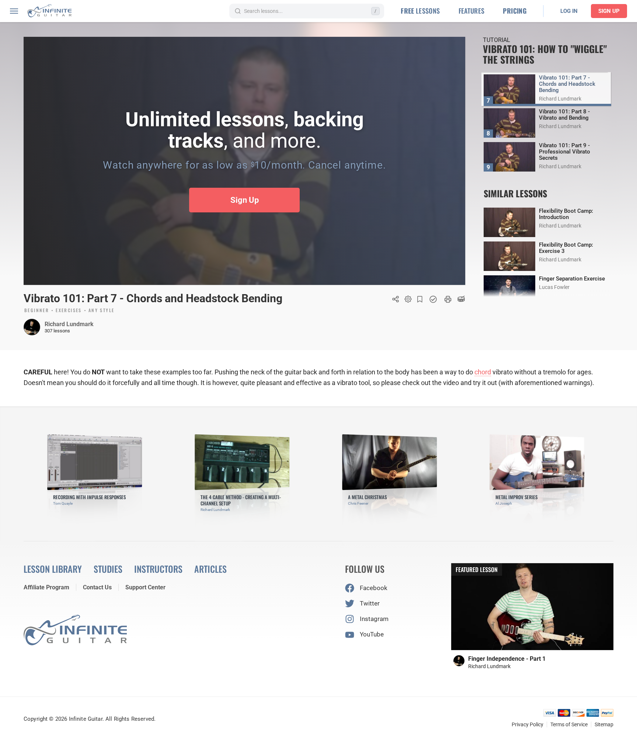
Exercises (69, 310)
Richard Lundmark (69, 324)
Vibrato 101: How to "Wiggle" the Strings (545, 54)
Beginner (36, 310)
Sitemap (604, 724)
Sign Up (609, 11)
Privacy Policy (527, 724)
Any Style (101, 310)
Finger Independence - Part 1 (507, 658)
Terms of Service (569, 724)
